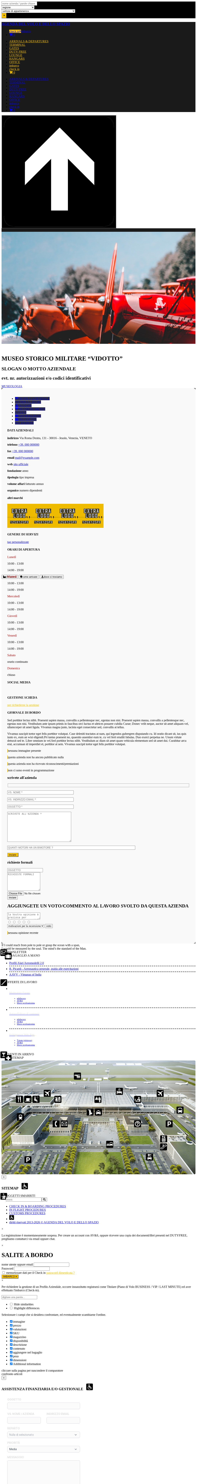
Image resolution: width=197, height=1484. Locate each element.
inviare (13, 854)
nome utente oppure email (17, 1264)
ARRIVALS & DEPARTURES (28, 41)
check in (14, 31)
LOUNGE (15, 55)
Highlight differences (26, 1308)
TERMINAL (17, 44)
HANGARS (17, 58)
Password (7, 1268)
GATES (14, 48)
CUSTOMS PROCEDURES (27, 1213)
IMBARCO (9, 1276)
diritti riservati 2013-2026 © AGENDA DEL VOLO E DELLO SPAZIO (54, 1222)
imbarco (26, 31)
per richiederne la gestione (23, 705)
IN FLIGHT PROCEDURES (27, 1209)
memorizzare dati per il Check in (26, 1272)
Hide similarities (23, 1304)
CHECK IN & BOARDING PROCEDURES (37, 1206)
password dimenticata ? (60, 1272)
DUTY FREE (17, 51)
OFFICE (14, 62)
